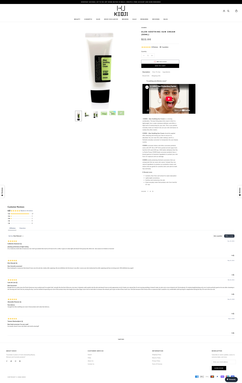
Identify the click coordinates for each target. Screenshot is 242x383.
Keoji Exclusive (111, 19)
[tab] (146, 72)
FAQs (89, 358)
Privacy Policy (156, 361)
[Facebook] (147, 191)
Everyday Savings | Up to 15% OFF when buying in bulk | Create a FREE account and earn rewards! (121, 2)
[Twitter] (150, 191)
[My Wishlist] (232, 11)
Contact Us (91, 364)
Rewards (144, 19)
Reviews (156, 19)
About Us (90, 361)
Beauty (77, 19)
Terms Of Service (157, 364)
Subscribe (218, 368)
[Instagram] (15, 361)
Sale (135, 19)
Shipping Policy (156, 355)
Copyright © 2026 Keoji (17, 377)
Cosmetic (88, 19)
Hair (98, 19)
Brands (125, 19)
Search (90, 355)
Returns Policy (156, 358)
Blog (166, 19)
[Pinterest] (152, 191)
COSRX (144, 27)
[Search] (228, 11)
